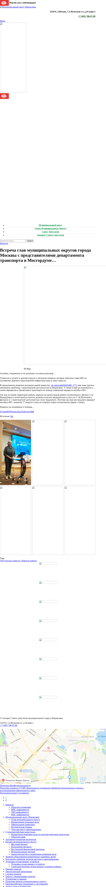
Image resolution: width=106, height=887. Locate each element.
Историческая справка (21, 827)
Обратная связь (18, 837)
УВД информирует (20, 812)
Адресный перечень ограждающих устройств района (36, 866)
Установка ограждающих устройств (28, 864)
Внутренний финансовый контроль (28, 849)
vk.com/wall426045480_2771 (64, 385)
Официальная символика (23, 824)
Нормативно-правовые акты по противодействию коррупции (40, 834)
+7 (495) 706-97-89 (86, 16)
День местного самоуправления (26, 829)
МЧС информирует (20, 810)
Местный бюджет (19, 844)
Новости (4, 243)
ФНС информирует (20, 814)
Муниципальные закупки (23, 852)
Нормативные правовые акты (25, 822)
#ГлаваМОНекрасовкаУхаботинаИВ (17, 411)
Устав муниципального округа (25, 819)
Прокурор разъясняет (21, 807)
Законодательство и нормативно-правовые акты (33, 854)
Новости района (29, 561)
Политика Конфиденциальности (15, 785)
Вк (11, 416)
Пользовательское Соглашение (14, 793)
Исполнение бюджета (21, 847)
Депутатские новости (10, 561)
